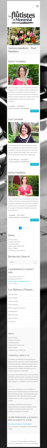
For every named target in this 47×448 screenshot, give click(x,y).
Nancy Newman (13, 315)
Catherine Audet (13, 301)
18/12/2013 (20, 215)
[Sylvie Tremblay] (23, 74)
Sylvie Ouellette (16, 172)
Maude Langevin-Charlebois (16, 308)
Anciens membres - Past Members (19, 108)
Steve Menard (15, 160)
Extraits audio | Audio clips (16, 246)
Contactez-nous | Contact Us (17, 250)
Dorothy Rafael (12, 311)
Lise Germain (15, 119)
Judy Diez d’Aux (12, 294)
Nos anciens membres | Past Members (19, 424)
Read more (34, 111)
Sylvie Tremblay (17, 61)
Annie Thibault (12, 298)
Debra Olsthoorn (13, 305)
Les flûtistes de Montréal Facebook (23, 437)
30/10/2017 (20, 106)
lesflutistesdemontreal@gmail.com (19, 281)
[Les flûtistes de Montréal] (21, 17)
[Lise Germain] (23, 132)
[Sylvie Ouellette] (23, 185)
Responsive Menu (37, 6)
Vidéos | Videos (12, 248)
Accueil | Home (12, 240)
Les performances (13, 244)
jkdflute (13, 106)
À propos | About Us (14, 242)
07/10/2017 (24, 160)
